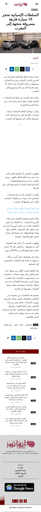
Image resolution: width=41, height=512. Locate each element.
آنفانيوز (35, 58)
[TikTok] (16, 501)
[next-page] (18, 429)
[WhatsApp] (17, 69)
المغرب (16, 325)
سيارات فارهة (33, 328)
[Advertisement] (20, 147)
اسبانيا (21, 325)
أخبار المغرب (28, 325)
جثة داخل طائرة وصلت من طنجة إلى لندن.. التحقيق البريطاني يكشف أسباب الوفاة (16, 374)
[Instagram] (21, 501)
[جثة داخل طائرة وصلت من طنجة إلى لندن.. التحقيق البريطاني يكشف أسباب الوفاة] (33, 374)
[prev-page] (21, 429)
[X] (22, 69)
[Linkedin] (12, 69)
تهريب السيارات (7, 325)
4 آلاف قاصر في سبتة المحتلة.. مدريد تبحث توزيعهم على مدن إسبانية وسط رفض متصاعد (16, 385)
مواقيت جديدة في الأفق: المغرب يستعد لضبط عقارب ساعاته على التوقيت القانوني (16, 409)
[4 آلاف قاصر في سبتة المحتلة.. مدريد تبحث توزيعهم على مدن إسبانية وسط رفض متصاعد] (33, 386)
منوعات (34, 9)
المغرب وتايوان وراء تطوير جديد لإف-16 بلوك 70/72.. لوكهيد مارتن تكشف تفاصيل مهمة (16, 420)
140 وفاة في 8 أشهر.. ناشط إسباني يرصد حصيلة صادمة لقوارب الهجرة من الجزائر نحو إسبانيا (16, 397)
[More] (6, 69)
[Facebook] (27, 69)
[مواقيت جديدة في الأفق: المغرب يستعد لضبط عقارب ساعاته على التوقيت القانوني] (33, 409)
